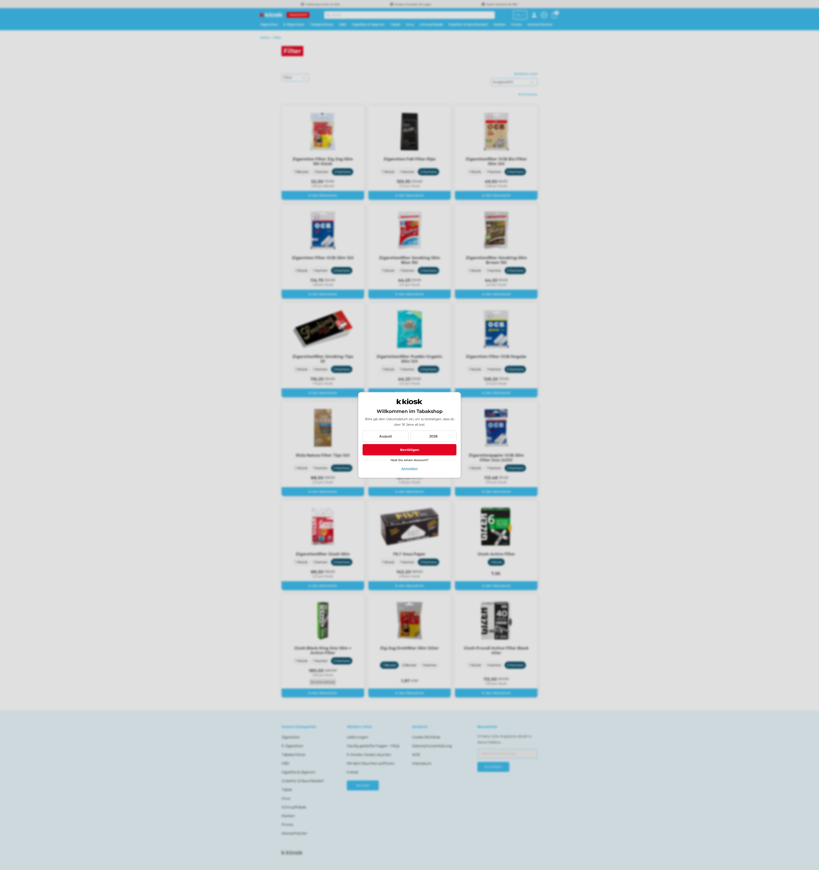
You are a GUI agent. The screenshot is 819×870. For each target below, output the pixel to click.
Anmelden (409, 469)
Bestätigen (409, 450)
